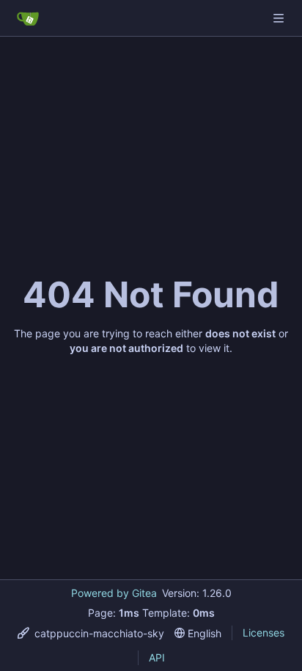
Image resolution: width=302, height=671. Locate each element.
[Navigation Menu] (280, 18)
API (157, 657)
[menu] (91, 633)
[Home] (27, 18)
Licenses (263, 632)
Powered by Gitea (114, 593)
